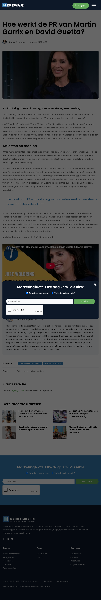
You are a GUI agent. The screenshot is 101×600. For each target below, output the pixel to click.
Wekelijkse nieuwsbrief (64, 293)
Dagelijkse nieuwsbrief (39, 293)
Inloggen (82, 5)
